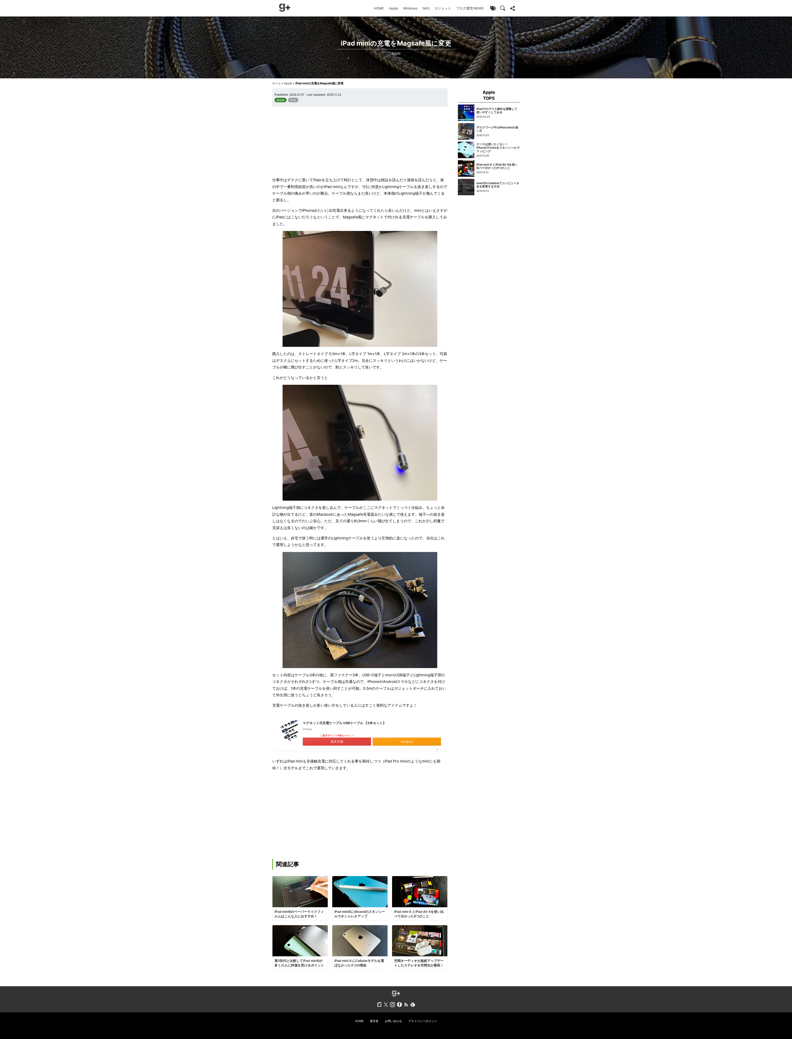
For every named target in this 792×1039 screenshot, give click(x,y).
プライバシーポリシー (422, 1021)
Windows (410, 8)
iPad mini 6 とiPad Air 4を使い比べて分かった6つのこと (496, 166)
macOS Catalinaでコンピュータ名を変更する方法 (497, 184)
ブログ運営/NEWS (470, 8)
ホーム (276, 83)
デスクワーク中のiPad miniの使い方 (497, 129)
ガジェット (443, 8)
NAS (426, 8)
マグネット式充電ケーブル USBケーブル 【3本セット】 (344, 723)
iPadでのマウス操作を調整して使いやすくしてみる (496, 110)
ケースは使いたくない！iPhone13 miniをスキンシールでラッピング (498, 147)
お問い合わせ (393, 1021)
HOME (379, 8)
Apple (393, 8)
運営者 (374, 1021)
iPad (293, 100)
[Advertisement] (360, 142)
